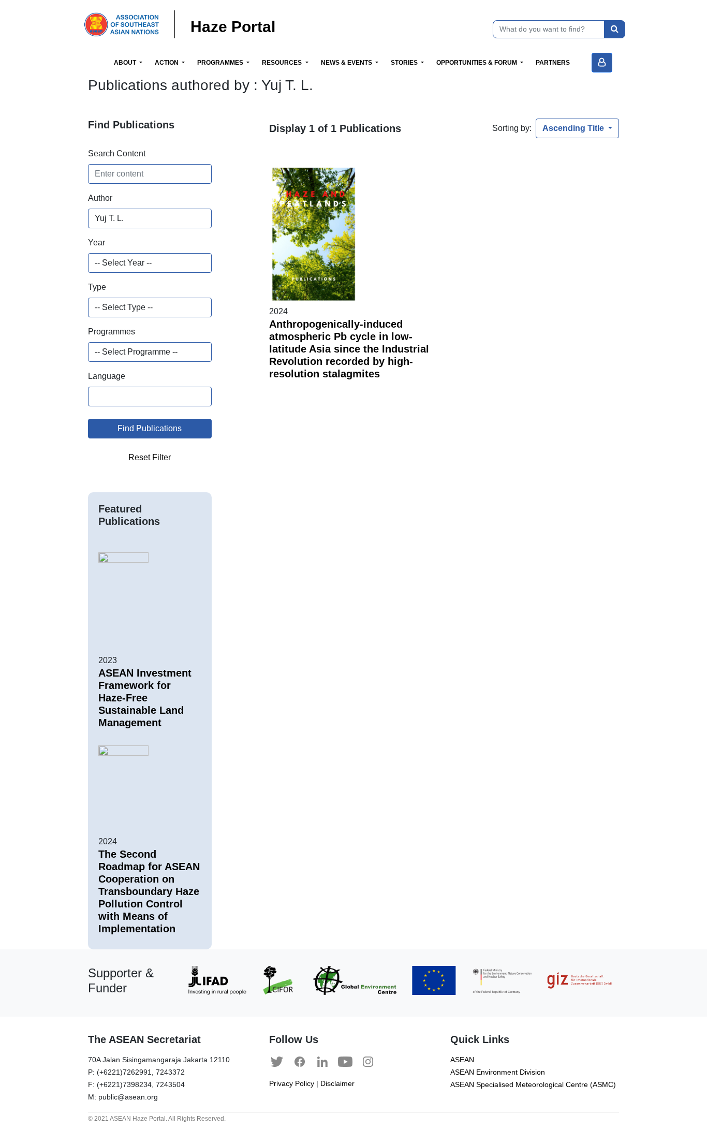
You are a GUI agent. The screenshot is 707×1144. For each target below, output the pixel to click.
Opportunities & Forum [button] (477, 62)
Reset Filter (149, 457)
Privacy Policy (291, 1084)
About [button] (126, 62)
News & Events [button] (347, 62)
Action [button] (167, 62)
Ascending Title (574, 128)
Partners (553, 62)
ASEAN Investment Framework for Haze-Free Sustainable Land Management (145, 697)
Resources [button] (282, 62)
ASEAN (462, 1060)
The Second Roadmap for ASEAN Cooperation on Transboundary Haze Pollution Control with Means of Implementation (149, 891)
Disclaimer (337, 1084)
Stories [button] (405, 62)
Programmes (111, 331)
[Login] (602, 62)
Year (96, 242)
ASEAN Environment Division (497, 1072)
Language (106, 376)
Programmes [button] (221, 62)
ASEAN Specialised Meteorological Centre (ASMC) (533, 1085)
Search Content (116, 153)
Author (100, 198)
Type (97, 287)
